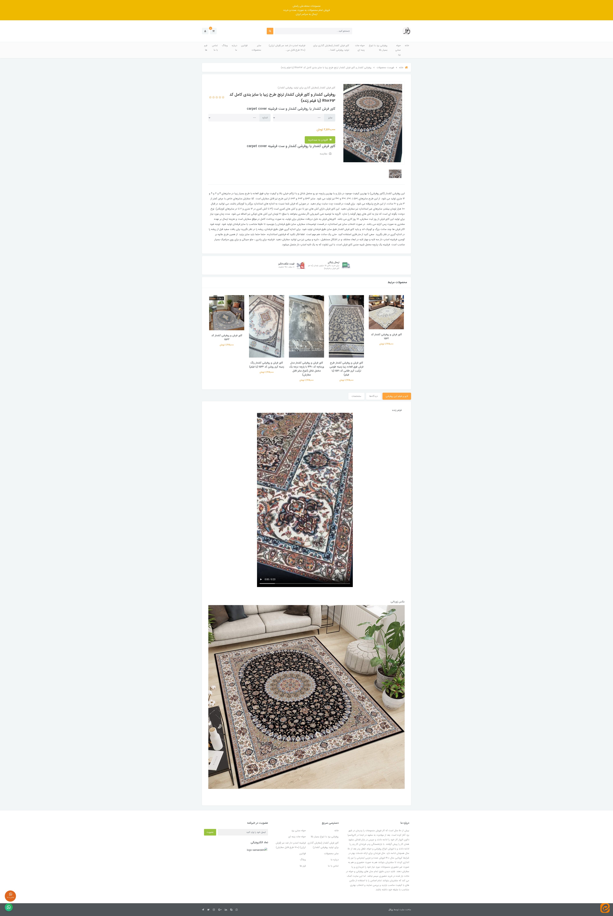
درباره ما (234, 48)
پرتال (391, 909)
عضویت (210, 832)
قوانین (244, 45)
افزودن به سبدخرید (318, 140)
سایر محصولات (256, 48)
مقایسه (324, 154)
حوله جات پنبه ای (360, 48)
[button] (213, 31)
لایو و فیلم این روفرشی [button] (397, 396)
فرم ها (205, 48)
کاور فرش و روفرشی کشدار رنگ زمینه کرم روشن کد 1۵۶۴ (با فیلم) (306, 365)
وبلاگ (225, 45)
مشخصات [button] (356, 396)
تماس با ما (215, 48)
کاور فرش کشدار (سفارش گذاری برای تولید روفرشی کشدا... (331, 48)
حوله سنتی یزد (398, 50)
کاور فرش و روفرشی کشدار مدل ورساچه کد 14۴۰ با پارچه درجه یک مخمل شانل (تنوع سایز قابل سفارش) (346, 369)
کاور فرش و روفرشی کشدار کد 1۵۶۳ (266, 337)
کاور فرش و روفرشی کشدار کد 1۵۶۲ (226, 336)
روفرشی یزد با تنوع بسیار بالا (378, 48)
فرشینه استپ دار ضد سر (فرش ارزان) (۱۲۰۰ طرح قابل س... (287, 48)
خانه (407, 45)
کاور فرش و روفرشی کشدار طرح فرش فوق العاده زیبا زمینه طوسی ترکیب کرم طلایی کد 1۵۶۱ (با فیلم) (386, 369)
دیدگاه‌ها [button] (373, 396)
